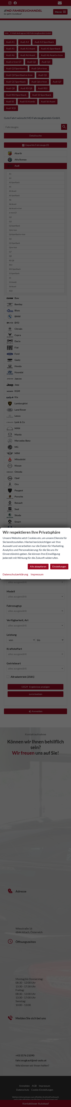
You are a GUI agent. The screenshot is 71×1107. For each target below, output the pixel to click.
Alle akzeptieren (38, 566)
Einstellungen (59, 566)
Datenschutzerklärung (15, 574)
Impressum (37, 574)
